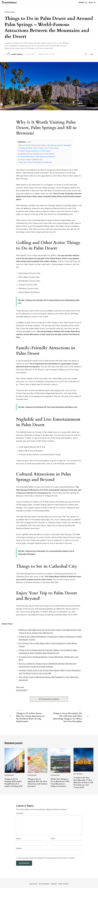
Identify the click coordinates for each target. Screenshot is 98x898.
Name (19, 839)
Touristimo (9, 2)
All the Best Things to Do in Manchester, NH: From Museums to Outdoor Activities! (60, 783)
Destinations (10, 12)
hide (28, 142)
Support (54, 884)
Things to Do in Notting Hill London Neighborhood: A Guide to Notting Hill (13, 783)
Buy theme (33, 884)
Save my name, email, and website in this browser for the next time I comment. (46, 858)
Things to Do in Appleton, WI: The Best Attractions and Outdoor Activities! (37, 783)
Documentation (44, 884)
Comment (20, 813)
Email (53, 839)
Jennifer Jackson (17, 54)
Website (19, 848)
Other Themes (63, 884)
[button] (92, 2)
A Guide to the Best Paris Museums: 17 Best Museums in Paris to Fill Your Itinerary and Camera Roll (83, 782)
